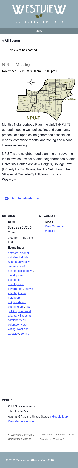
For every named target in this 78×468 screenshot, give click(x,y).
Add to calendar (23, 198)
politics (12, 311)
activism (13, 253)
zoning (25, 333)
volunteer (14, 324)
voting (12, 329)
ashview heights (18, 257)
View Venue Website (21, 421)
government (15, 289)
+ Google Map (59, 416)
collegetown (25, 271)
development (16, 275)
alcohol (24, 253)
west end (23, 329)
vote (24, 324)
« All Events (11, 40)
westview (13, 333)
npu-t (29, 306)
